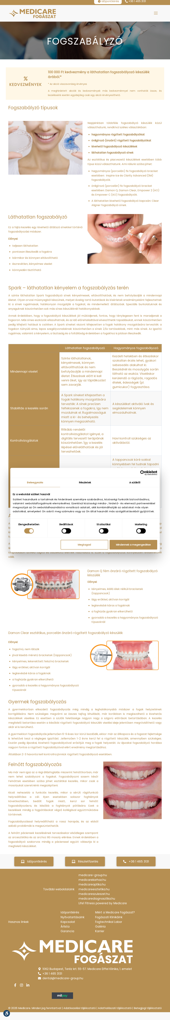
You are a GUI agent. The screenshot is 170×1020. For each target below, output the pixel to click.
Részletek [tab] (85, 482)
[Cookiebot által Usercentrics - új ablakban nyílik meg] (142, 472)
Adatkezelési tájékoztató (79, 1008)
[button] (33, 861)
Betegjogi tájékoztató (148, 1008)
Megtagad (84, 544)
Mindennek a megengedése (133, 544)
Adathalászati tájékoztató (115, 1008)
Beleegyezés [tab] (35, 482)
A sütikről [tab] (134, 482)
